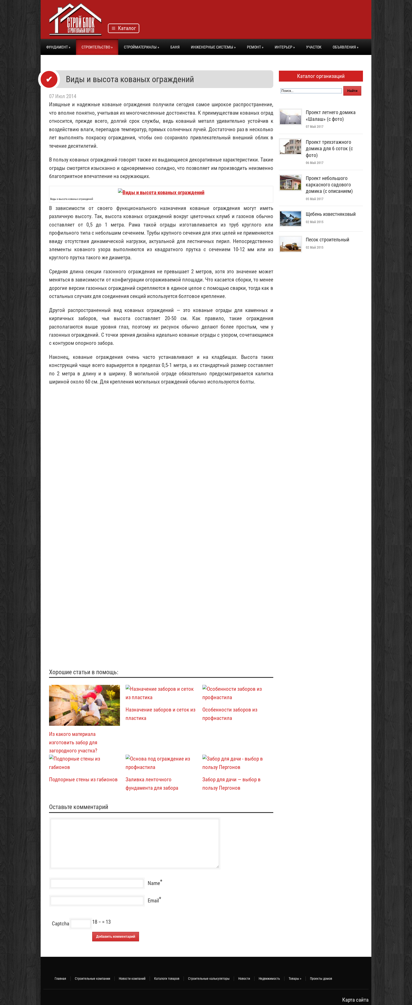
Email (153, 900)
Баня (175, 47)
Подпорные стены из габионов (83, 779)
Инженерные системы (213, 47)
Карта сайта (355, 1000)
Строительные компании (92, 979)
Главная (60, 979)
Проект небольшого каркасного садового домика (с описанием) (329, 184)
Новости (244, 979)
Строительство (97, 47)
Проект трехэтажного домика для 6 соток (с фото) (329, 148)
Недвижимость (269, 979)
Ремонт (255, 47)
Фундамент (58, 47)
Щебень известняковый (331, 214)
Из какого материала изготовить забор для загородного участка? (73, 742)
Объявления (345, 47)
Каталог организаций (321, 76)
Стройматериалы (141, 47)
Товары (295, 979)
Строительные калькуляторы (209, 979)
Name (154, 883)
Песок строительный (327, 239)
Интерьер (285, 47)
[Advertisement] (261, 21)
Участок (313, 47)
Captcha (60, 923)
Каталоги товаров (166, 979)
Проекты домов (321, 979)
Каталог (126, 28)
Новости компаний (132, 979)
